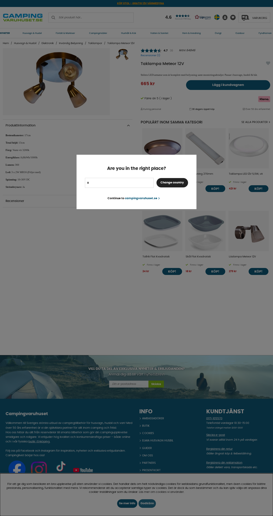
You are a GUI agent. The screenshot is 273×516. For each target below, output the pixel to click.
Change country (172, 182)
